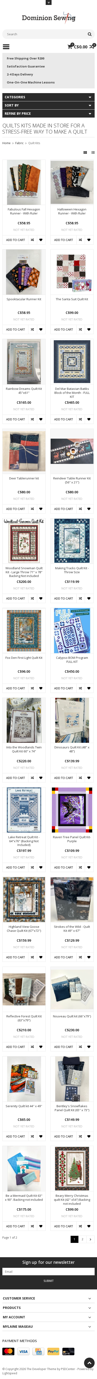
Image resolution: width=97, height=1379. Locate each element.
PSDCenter (68, 1369)
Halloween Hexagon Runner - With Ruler (71, 211)
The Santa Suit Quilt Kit (72, 299)
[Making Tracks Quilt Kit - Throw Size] (72, 521)
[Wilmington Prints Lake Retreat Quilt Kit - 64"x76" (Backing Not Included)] (24, 790)
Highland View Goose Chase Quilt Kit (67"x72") (24, 929)
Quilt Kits (34, 143)
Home (6, 143)
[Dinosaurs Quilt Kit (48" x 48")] (72, 700)
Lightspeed (9, 1373)
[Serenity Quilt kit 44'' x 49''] (24, 1059)
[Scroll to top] (89, 1363)
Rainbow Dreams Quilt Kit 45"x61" (24, 391)
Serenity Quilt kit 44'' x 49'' (24, 1106)
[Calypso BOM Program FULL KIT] (72, 610)
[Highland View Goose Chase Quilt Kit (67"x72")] (24, 879)
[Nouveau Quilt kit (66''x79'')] (72, 969)
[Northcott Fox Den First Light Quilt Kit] (24, 610)
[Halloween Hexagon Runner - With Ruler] (72, 162)
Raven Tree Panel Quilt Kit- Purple (72, 839)
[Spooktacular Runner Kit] (24, 252)
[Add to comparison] (32, 239)
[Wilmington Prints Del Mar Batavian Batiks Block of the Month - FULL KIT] (72, 341)
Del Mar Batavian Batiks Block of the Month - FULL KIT (72, 393)
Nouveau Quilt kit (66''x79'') (72, 1016)
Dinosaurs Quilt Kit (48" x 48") (71, 749)
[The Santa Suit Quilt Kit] (72, 252)
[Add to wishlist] (41, 239)
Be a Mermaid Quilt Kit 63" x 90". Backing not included (24, 1198)
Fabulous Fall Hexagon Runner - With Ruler (24, 211)
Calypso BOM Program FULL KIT (72, 660)
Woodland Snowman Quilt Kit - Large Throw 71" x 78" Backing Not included (24, 572)
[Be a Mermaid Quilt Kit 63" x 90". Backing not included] (24, 1148)
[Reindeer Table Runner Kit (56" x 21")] (72, 431)
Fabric (19, 143)
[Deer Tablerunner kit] (24, 431)
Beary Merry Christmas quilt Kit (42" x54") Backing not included (72, 1200)
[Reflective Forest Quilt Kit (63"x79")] (24, 969)
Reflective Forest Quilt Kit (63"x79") (24, 1018)
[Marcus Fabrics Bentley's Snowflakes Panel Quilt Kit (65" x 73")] (72, 1059)
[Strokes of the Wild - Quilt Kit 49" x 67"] (72, 879)
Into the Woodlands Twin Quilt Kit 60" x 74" (24, 749)
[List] (93, 152)
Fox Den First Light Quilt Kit (23, 658)
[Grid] (86, 152)
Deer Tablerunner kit (24, 478)
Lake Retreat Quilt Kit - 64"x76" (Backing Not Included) (24, 841)
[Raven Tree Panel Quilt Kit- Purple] (72, 790)
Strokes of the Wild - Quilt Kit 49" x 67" (72, 929)
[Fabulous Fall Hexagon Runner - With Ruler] (24, 162)
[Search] (90, 34)
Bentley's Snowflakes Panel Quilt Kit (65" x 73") (72, 1108)
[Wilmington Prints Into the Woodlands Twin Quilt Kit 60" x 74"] (24, 700)
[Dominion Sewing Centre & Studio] (48, 17)
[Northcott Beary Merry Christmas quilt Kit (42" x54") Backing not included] (72, 1148)
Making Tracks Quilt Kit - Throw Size (72, 570)
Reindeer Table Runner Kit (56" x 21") (72, 480)
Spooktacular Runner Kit (24, 299)
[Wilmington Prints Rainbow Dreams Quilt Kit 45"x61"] (24, 341)
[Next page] (90, 1239)
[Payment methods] (8, 1351)
